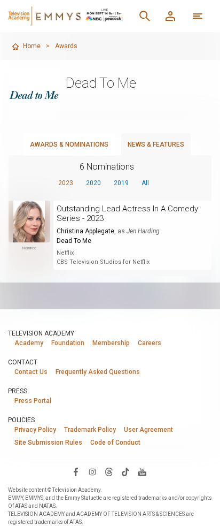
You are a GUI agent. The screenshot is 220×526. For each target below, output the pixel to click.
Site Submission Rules (48, 442)
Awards (66, 46)
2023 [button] (65, 183)
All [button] (145, 183)
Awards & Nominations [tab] (69, 144)
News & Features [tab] (156, 144)
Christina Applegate (85, 231)
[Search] (145, 16)
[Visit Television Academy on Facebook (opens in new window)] (76, 471)
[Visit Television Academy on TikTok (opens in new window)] (125, 471)
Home (32, 46)
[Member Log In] (170, 16)
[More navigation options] (197, 16)
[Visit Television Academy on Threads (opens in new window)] (109, 471)
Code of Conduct (115, 442)
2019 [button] (121, 183)
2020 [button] (93, 183)
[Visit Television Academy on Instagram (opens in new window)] (92, 471)
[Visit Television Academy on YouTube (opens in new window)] (142, 471)
